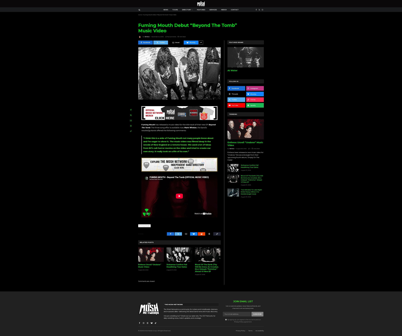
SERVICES (213, 10)
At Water (232, 70)
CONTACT (235, 10)
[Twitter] (131, 115)
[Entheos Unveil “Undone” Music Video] (151, 254)
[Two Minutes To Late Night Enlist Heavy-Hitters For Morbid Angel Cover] (233, 192)
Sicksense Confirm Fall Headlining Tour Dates (177, 266)
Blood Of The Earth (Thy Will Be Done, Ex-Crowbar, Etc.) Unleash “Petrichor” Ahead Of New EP (207, 268)
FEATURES (201, 10)
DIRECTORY (186, 10)
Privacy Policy (239, 322)
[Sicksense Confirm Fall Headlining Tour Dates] (179, 254)
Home (140, 14)
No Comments (171, 36)
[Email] (131, 120)
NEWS (165, 10)
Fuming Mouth (144, 226)
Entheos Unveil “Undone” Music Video (149, 266)
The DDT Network (206, 316)
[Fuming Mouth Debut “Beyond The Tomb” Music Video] (179, 73)
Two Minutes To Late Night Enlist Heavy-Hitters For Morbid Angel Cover (251, 192)
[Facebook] (131, 110)
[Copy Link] (131, 131)
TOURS (175, 10)
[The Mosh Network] (201, 4)
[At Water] (245, 57)
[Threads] (131, 126)
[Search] (139, 10)
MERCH (224, 10)
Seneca (147, 36)
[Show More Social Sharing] (201, 43)
